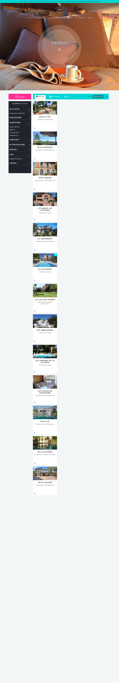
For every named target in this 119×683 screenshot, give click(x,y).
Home (29, 18)
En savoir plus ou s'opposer (92, 1)
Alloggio (49, 18)
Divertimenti (60, 18)
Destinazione (38, 18)
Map (68, 96)
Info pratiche (80, 18)
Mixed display (55, 96)
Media (90, 18)
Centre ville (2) (14, 127)
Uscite (70, 18)
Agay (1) (12, 130)
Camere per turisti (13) (17, 113)
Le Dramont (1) (14, 132)
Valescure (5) (13, 135)
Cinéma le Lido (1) (15, 159)
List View (41, 96)
